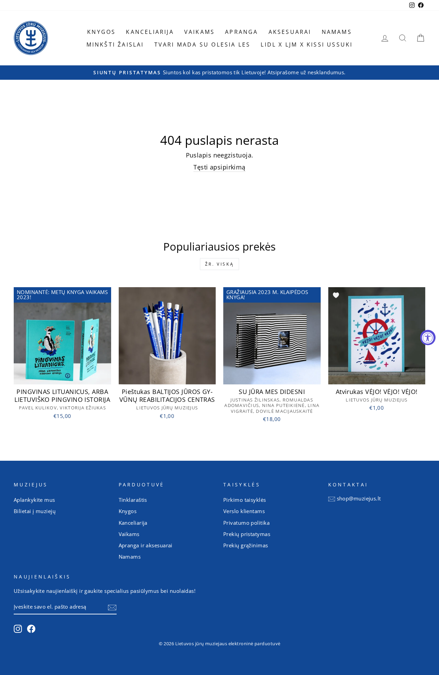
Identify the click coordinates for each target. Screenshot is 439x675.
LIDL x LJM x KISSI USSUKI (307, 44)
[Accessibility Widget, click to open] (428, 337)
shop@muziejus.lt (359, 498)
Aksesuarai (290, 32)
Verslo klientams (244, 511)
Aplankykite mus (34, 499)
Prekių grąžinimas (245, 545)
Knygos (101, 32)
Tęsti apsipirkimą (219, 167)
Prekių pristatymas (246, 534)
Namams (337, 32)
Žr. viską (219, 264)
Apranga (241, 32)
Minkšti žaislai (115, 44)
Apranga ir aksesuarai (146, 545)
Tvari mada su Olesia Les (202, 44)
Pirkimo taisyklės (244, 499)
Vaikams (199, 32)
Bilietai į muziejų (35, 511)
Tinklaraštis (133, 499)
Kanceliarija (150, 32)
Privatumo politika (246, 522)
